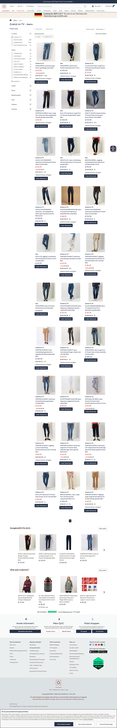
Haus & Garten (101, 10)
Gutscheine (53, 650)
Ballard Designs (16, 706)
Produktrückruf (14, 662)
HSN (11, 706)
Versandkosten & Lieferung (37, 653)
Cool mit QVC (31, 10)
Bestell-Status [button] (66, 631)
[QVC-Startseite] (10, 20)
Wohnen (80, 10)
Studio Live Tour (73, 670)
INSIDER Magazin (54, 645)
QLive (11, 653)
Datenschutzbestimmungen (46, 699)
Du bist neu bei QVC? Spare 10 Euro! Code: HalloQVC (58, 1)
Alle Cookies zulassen (63, 724)
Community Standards (65, 699)
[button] (95, 6)
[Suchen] (85, 6)
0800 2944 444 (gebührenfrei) (18, 650)
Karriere (71, 661)
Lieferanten (13, 659)
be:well (39, 10)
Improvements (44, 706)
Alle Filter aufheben (101, 33)
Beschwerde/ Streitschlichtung (38, 671)
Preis (13, 100)
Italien (62, 689)
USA (50, 689)
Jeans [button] (38, 36)
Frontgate (24, 706)
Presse (11, 656)
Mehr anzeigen (15, 81)
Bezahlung (32, 656)
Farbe (13, 90)
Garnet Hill (30, 706)
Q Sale (55, 10)
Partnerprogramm (54, 656)
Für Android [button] (99, 631)
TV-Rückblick (30, 6)
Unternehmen (73, 645)
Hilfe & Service (34, 668)
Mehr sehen (102, 528)
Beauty (67, 10)
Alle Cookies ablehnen (85, 724)
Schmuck (73, 10)
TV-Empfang (72, 667)
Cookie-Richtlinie (88, 719)
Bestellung (33, 645)
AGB (33, 699)
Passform (14, 109)
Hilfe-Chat (13, 645)
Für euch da (53, 659)
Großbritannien (56, 689)
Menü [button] (11, 6)
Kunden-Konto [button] (50, 631)
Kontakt (12, 647)
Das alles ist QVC (74, 647)
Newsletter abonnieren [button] (25, 631)
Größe (13, 86)
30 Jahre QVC (20, 10)
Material (14, 104)
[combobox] (60, 6)
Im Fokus (14, 34)
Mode (60, 10)
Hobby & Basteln (89, 10)
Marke (13, 50)
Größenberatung (34, 650)
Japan (66, 689)
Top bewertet (47, 10)
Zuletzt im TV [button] (48, 36)
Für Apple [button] (84, 631)
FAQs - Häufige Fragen (36, 665)
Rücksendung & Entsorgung (37, 659)
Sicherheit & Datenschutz (36, 662)
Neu (13, 10)
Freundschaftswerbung (56, 653)
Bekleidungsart (16, 95)
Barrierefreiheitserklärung (76, 653)
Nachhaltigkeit (73, 650)
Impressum (80, 699)
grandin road (37, 706)
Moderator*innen (74, 664)
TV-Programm (53, 647)
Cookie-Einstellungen (106, 724)
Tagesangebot (6, 10)
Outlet (71, 673)
